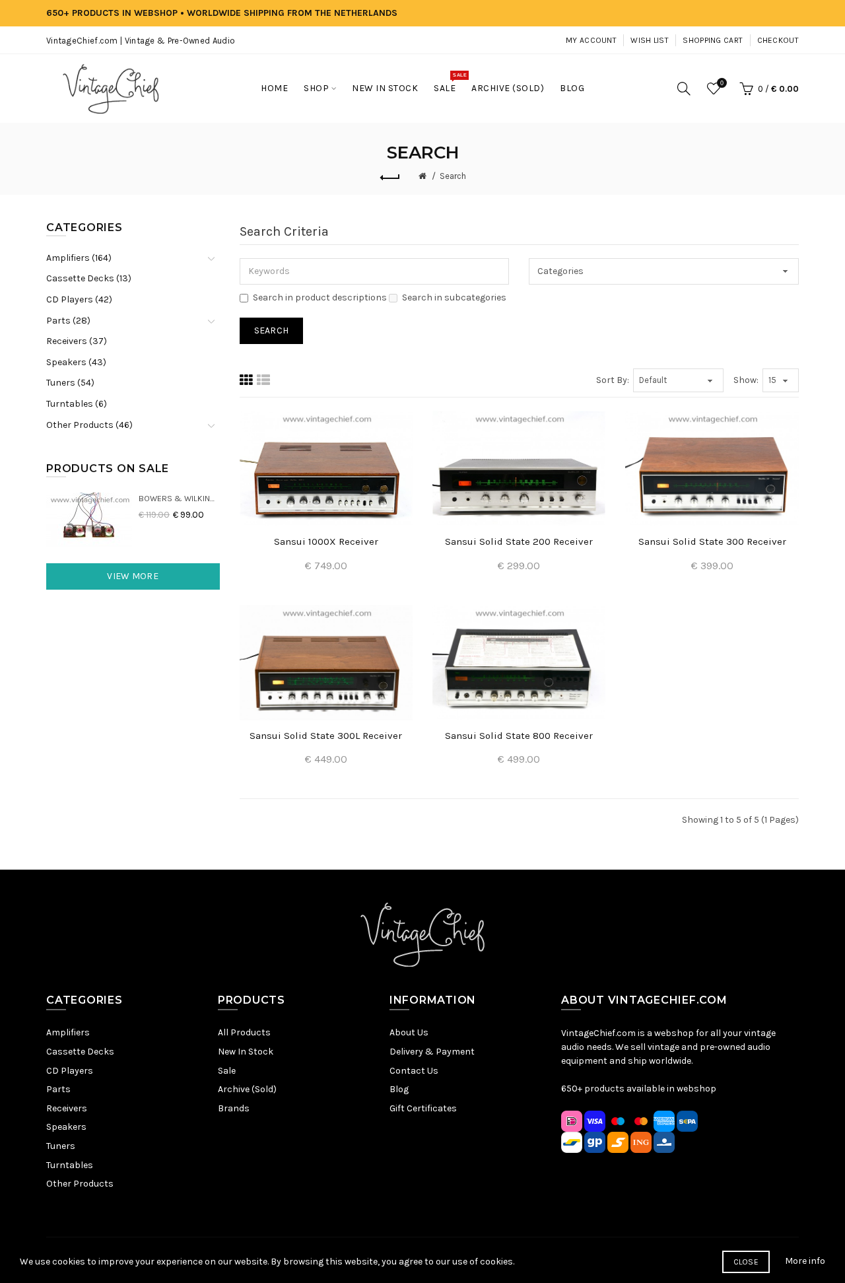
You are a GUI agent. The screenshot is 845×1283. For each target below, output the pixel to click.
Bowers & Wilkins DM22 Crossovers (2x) (179, 498)
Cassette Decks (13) (88, 278)
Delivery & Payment (432, 1051)
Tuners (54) (70, 382)
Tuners (60, 1146)
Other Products (80, 1183)
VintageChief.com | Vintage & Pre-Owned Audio (140, 41)
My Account (591, 40)
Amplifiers (68, 1032)
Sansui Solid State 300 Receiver (712, 541)
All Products (244, 1032)
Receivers (66, 1108)
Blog (399, 1089)
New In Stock (245, 1051)
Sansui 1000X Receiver (326, 541)
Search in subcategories (454, 297)
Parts (58, 1089)
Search (453, 176)
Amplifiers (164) (79, 257)
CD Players (69, 1070)
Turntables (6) (76, 403)
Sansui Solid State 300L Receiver (326, 736)
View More (132, 576)
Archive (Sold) (247, 1089)
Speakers (66, 1126)
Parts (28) (68, 320)
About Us (408, 1032)
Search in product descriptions (320, 297)
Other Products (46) (89, 425)
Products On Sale (107, 468)
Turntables (69, 1165)
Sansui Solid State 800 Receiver (519, 736)
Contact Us (413, 1070)
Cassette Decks (80, 1051)
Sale (227, 1070)
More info (805, 1260)
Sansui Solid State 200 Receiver (519, 541)
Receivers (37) (76, 341)
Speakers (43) (76, 362)
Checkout (778, 40)
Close (746, 1261)
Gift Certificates (423, 1108)
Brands (234, 1108)
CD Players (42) (79, 299)
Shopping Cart (713, 40)
